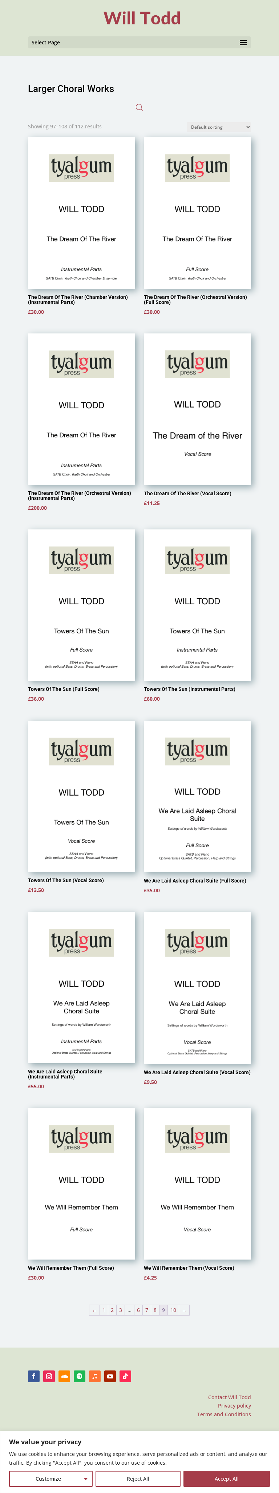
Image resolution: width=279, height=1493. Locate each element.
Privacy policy (234, 1405)
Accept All (227, 1478)
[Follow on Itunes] (95, 1376)
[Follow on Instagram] (49, 1376)
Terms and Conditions (224, 1414)
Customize (48, 1478)
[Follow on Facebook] (34, 1376)
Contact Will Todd (229, 1397)
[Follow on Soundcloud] (64, 1376)
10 (173, 1309)
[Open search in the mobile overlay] (139, 107)
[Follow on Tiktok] (125, 1376)
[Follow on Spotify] (79, 1376)
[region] (139, 1462)
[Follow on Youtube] (110, 1376)
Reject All (138, 1478)
